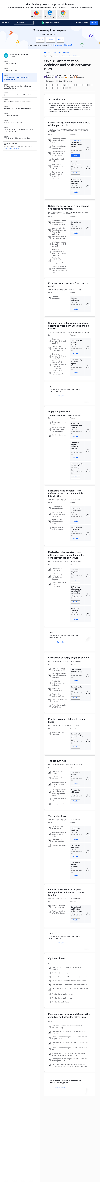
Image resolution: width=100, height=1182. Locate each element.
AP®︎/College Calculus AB (61, 52)
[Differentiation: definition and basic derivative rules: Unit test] (70, 88)
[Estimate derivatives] (56, 85)
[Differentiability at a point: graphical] (59, 85)
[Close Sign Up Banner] (96, 29)
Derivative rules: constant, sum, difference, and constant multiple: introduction (66, 493)
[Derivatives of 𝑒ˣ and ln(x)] (45, 88)
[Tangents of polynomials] (86, 85)
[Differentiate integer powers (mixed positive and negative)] (84, 85)
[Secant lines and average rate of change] (45, 85)
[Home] (45, 53)
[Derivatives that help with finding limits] (48, 88)
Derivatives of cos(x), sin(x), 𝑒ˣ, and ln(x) (69, 658)
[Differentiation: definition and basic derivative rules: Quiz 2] (89, 85)
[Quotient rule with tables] (59, 88)
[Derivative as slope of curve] (48, 85)
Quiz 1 (51, 386)
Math (49, 52)
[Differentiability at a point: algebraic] (62, 85)
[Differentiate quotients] (56, 88)
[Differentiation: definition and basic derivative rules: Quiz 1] (64, 85)
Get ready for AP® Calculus (72, 56)
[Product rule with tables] (53, 88)
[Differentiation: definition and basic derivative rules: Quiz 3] (67, 88)
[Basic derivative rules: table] (78, 85)
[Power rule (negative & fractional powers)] (70, 85)
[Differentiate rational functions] (62, 88)
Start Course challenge (12, 148)
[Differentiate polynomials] (81, 85)
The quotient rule (57, 816)
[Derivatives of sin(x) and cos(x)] (92, 85)
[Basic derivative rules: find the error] (75, 85)
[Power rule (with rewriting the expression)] (73, 85)
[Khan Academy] (50, 23)
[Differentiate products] (51, 88)
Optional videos (56, 958)
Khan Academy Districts (61, 45)
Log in (86, 22)
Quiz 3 (51, 933)
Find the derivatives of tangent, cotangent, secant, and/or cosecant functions (66, 892)
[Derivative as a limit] (53, 85)
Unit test (51, 1077)
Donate (78, 22)
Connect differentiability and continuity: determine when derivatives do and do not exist (69, 326)
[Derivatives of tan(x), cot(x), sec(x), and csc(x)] (64, 88)
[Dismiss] (96, 1)
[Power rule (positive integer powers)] (67, 85)
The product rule (57, 761)
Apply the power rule (59, 411)
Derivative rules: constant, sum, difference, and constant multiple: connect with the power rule (66, 555)
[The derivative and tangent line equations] (51, 85)
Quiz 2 (51, 632)
